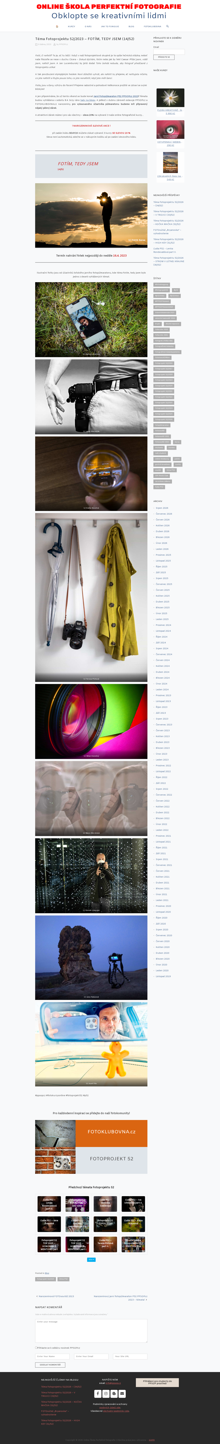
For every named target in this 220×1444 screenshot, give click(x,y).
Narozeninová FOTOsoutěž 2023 (56, 1296)
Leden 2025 (162, 619)
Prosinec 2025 (163, 555)
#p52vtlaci (174, 296)
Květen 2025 (163, 596)
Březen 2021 (163, 888)
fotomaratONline (162, 357)
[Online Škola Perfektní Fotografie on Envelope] (122, 1394)
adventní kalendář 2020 (165, 318)
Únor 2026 (161, 543)
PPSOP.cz (63, 44)
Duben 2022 (162, 812)
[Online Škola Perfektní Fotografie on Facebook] (97, 1394)
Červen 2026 (163, 519)
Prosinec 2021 (163, 836)
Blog (47, 1273)
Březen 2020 (163, 959)
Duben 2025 (162, 601)
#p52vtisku (159, 296)
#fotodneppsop (161, 284)
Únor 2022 (161, 824)
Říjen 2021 (161, 847)
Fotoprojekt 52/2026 (163, 419)
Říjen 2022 (161, 777)
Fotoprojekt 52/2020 (163, 386)
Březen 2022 (163, 818)
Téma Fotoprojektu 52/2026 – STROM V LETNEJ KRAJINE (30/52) (168, 261)
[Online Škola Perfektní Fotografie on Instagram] (106, 1394)
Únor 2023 (161, 754)
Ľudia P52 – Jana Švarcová (49, 1222)
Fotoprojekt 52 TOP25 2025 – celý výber (77, 1203)
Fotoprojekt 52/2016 (163, 363)
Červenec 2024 (164, 654)
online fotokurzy (162, 459)
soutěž (158, 470)
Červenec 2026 (164, 514)
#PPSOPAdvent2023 (164, 307)
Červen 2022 (163, 801)
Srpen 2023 (162, 719)
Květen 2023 (163, 736)
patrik (177, 459)
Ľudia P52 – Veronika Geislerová (105, 1203)
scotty (178, 464)
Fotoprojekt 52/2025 (163, 414)
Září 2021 (161, 853)
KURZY (71, 26)
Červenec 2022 (164, 795)
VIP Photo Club (161, 476)
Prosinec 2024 (163, 625)
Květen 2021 (163, 877)
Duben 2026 (162, 531)
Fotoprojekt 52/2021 (163, 391)
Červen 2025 (163, 590)
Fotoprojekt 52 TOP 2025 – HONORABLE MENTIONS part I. (77, 1245)
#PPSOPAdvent (162, 301)
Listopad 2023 (163, 701)
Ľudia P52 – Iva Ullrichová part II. (133, 1201)
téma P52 (63, 1279)
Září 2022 (161, 783)
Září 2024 (161, 642)
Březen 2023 (163, 748)
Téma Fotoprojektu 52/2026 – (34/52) (61, 1387)
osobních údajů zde (109, 1407)
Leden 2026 (162, 549)
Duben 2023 (162, 742)
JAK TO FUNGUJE (110, 26)
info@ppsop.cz (113, 1383)
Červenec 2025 (164, 584)
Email (156, 47)
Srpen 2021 (162, 859)
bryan (157, 324)
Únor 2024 (161, 683)
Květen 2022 (163, 806)
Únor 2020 (161, 964)
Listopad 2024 (163, 631)
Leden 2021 (162, 900)
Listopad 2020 (163, 912)
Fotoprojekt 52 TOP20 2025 (105, 1222)
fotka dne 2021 (161, 335)
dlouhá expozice (172, 324)
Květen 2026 (163, 525)
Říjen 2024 (161, 637)
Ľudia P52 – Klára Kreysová (133, 1222)
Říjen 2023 (161, 707)
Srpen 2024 (162, 648)
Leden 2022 (162, 830)
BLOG (131, 26)
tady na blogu (87, 100)
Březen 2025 (163, 607)
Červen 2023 (163, 730)
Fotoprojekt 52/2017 (163, 369)
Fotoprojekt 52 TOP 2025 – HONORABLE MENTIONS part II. (49, 1246)
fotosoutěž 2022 (162, 442)
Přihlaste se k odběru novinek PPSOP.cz (58, 1348)
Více (91, 1260)
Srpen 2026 (162, 508)
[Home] (110, 12)
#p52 (176, 290)
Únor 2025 (161, 613)
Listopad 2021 (163, 842)
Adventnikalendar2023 (164, 312)
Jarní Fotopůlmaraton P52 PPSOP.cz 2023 (116, 96)
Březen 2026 (163, 537)
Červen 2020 (163, 941)
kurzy (177, 442)
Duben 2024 (162, 672)
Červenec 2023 (164, 724)
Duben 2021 (162, 882)
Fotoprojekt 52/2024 (163, 408)
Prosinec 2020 (163, 906)
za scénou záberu (162, 481)
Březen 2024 (163, 678)
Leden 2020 (162, 970)
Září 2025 (161, 572)
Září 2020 (161, 924)
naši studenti (160, 453)
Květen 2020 (163, 947)
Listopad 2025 (163, 561)
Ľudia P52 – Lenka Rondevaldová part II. (49, 1205)
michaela (159, 447)
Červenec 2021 (164, 865)
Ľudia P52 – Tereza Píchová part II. (105, 1243)
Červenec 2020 (164, 935)
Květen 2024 (163, 666)
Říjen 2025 (161, 566)
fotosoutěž (159, 431)
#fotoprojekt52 (161, 290)
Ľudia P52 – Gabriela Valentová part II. (77, 1223)
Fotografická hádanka (164, 346)
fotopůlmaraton (162, 425)
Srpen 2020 (162, 929)
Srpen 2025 (162, 578)
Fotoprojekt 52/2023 (45, 1279)
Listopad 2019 (163, 976)
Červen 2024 (163, 660)
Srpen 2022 (162, 789)
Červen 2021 (163, 871)
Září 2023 (161, 713)
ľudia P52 (159, 487)
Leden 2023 (162, 760)
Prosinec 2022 (163, 765)
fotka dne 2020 (161, 329)
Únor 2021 (161, 894)
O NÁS (88, 26)
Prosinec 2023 (163, 695)
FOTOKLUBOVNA (152, 26)
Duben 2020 (162, 953)
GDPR (152, 1440)
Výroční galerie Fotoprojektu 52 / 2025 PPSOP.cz (133, 1243)
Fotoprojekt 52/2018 (163, 374)
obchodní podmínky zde (116, 1411)
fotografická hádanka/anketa (167, 352)
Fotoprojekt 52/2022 (163, 397)
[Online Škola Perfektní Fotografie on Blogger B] (114, 1394)
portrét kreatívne (162, 464)
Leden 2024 (162, 689)
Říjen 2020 (161, 918)
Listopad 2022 (163, 771)
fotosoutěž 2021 (162, 436)
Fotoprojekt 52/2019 (163, 380)
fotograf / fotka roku (164, 341)
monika (172, 447)
